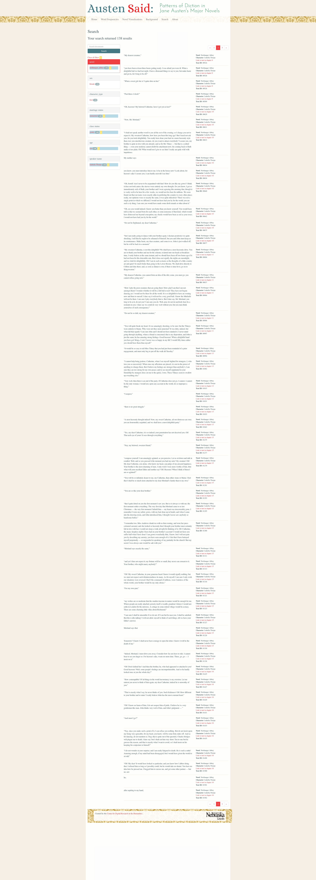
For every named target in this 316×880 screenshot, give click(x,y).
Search (165, 19)
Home (94, 19)
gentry (92, 132)
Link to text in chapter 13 (205, 353)
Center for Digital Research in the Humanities (124, 813)
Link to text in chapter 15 (205, 437)
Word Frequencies (110, 19)
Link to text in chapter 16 (205, 671)
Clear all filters (94, 57)
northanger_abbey (97, 67)
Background (152, 19)
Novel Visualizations (132, 19)
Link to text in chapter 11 (205, 254)
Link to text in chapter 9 (204, 60)
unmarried (94, 115)
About (175, 19)
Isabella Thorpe (96, 164)
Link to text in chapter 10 (205, 111)
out (91, 148)
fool (91, 99)
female (92, 84)
